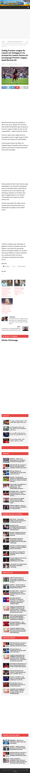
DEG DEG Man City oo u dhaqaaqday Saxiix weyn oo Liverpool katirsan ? (17, 684)
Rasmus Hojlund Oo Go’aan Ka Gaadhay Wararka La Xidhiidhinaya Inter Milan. (18, 559)
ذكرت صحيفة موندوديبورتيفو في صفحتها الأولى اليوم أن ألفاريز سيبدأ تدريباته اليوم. (18, 428)
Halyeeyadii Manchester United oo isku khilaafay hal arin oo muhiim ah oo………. (18, 672)
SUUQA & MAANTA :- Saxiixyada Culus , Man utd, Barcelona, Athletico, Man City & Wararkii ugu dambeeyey (18, 761)
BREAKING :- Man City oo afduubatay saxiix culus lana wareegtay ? (18, 742)
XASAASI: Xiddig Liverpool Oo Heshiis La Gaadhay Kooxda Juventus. (18, 534)
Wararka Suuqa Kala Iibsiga (11, 735)
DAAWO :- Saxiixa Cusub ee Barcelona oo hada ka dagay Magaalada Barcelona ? (18, 586)
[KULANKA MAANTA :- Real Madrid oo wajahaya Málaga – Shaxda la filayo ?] (6, 624)
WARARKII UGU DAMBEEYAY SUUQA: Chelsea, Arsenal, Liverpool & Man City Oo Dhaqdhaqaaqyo (17, 691)
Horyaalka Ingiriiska (9, 637)
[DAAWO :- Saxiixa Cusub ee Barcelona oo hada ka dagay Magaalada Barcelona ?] (6, 586)
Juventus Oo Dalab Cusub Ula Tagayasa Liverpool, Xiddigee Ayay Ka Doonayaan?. (18, 547)
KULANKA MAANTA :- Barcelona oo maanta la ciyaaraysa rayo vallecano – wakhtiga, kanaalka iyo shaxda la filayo (17, 600)
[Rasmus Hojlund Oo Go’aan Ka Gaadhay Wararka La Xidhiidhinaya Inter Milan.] (6, 559)
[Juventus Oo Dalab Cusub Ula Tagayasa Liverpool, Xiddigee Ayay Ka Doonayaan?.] (6, 547)
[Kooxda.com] (15, 5)
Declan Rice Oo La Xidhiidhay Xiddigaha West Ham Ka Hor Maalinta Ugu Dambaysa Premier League (19, 290)
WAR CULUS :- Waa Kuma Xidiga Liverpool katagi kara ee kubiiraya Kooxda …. (18, 521)
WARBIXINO (6, 453)
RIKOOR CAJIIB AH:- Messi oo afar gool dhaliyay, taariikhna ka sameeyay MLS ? (18, 507)
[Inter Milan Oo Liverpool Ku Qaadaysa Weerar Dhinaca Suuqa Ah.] (6, 553)
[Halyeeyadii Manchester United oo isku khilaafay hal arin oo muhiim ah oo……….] (6, 672)
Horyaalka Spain (8, 572)
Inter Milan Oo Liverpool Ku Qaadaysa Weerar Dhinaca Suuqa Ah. (17, 553)
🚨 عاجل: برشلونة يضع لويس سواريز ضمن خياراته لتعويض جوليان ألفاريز (18, 421)
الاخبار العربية (6, 415)
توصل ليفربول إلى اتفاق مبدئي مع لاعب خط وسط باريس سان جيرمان (18, 433)
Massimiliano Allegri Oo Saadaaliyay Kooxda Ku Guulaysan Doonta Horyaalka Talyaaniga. (18, 541)
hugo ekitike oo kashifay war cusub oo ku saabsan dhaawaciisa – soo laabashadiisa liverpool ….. (18, 486)
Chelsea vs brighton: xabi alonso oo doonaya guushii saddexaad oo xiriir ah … (17, 678)
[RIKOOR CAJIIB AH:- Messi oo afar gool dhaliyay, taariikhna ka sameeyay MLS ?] (6, 507)
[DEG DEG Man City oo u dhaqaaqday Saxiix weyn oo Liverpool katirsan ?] (6, 684)
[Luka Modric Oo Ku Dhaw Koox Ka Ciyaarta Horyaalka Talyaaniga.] (6, 565)
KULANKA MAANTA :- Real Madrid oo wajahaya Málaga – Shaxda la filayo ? (18, 623)
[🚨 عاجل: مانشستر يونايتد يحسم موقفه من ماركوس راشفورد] (6, 440)
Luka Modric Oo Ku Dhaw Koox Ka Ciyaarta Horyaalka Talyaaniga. (18, 565)
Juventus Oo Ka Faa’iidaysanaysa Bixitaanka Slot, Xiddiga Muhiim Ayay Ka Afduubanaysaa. (18, 527)
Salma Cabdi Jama (14, 64)
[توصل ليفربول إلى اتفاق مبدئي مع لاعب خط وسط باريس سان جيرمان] (6, 434)
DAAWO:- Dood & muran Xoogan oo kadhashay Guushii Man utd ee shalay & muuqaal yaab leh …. (18, 479)
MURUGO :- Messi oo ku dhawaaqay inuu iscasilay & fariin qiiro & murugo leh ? (17, 460)
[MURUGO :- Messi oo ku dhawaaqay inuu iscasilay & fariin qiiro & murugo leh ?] (6, 460)
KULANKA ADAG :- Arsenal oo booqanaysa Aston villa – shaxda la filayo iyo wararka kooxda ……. (18, 493)
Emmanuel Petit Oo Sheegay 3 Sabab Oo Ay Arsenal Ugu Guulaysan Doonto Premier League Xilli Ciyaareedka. (7, 309)
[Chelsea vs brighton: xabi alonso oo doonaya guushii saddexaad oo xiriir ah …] (6, 678)
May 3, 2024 (5, 64)
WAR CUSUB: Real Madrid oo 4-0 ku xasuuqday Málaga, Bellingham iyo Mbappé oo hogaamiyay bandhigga (18, 617)
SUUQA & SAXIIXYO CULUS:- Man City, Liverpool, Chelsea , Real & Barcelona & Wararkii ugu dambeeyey (18, 630)
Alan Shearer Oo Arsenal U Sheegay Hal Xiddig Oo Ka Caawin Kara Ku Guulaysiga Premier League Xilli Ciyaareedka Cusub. (6, 291)
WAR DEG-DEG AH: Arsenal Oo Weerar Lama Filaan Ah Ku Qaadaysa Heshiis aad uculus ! (18, 466)
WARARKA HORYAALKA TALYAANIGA (12, 514)
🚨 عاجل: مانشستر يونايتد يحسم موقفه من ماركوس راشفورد (17, 439)
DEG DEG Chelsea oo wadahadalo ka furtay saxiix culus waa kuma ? (18, 472)
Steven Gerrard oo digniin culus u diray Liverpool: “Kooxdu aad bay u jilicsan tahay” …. (17, 500)
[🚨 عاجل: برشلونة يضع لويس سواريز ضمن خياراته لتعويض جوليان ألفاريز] (6, 422)
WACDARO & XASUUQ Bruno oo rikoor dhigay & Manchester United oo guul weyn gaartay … (18, 666)
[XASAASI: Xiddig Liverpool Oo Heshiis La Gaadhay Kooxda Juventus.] (6, 534)
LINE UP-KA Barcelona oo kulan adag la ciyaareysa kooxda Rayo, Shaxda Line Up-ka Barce (18, 580)
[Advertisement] (15, 24)
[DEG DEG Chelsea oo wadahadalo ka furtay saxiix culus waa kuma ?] (6, 472)
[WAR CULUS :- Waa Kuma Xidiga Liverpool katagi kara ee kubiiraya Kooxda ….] (6, 521)
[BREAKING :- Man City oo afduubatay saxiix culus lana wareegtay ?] (6, 742)
